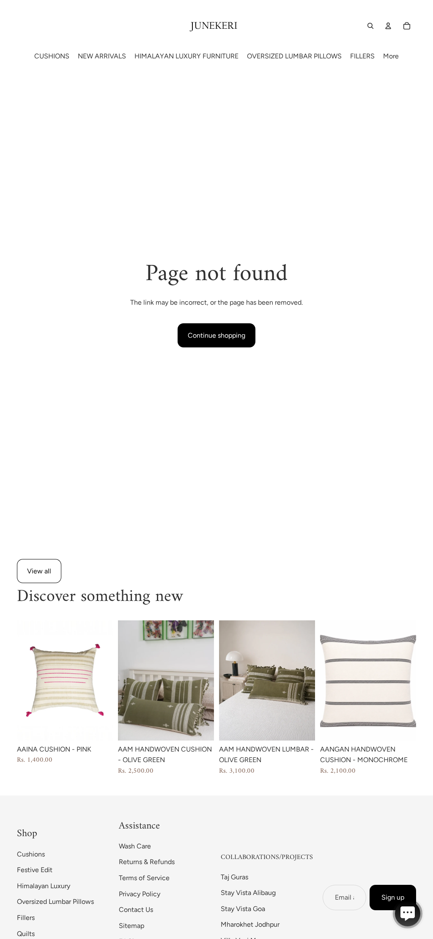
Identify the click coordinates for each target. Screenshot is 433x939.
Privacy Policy (139, 894)
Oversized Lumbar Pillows (55, 902)
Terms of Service (144, 878)
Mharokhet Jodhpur (250, 924)
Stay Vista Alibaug (248, 893)
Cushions (31, 854)
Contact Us (136, 910)
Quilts (26, 934)
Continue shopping (216, 335)
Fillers (26, 918)
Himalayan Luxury (43, 886)
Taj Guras (234, 877)
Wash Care (135, 846)
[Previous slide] (23, 680)
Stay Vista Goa (243, 909)
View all (39, 571)
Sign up (392, 897)
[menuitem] (391, 56)
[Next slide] (106, 680)
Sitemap (131, 926)
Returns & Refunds (147, 862)
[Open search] (370, 26)
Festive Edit (34, 870)
